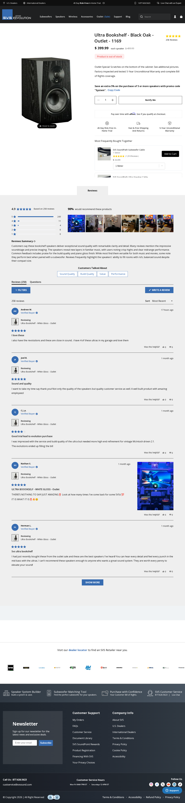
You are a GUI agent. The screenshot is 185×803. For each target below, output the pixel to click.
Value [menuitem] (103, 274)
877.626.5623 (161, 694)
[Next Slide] (171, 223)
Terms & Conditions (113, 797)
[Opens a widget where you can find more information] (172, 790)
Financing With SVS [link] (83, 756)
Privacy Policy (172, 797)
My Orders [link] (78, 719)
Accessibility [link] (118, 756)
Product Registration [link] (84, 750)
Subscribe (45, 743)
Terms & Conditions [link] (123, 738)
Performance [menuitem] (118, 274)
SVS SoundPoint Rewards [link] (86, 744)
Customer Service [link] (82, 732)
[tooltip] (34, 241)
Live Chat (176, 695)
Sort (147, 301)
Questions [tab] (35, 282)
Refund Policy (153, 797)
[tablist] (92, 190)
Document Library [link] (82, 738)
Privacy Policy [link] (119, 744)
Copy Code (114, 90)
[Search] (141, 17)
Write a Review (162, 290)
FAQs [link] (75, 726)
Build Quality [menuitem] (87, 274)
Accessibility (135, 797)
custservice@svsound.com (17, 784)
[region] (120, 223)
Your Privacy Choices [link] (84, 762)
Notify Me (150, 100)
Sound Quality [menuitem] (67, 274)
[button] (181, 17)
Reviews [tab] (19, 282)
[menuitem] (46, 16)
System (100, 90)
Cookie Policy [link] (119, 750)
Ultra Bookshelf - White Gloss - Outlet (38, 323)
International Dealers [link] (124, 732)
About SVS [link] (118, 719)
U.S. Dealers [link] (118, 726)
